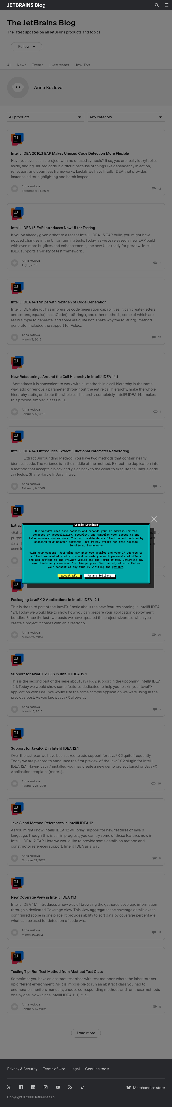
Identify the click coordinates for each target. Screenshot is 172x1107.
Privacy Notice (76, 560)
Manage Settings (99, 575)
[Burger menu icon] (166, 5)
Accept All (69, 575)
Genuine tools (97, 1069)
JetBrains (41, 1097)
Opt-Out (117, 567)
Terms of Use (110, 560)
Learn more (95, 545)
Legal (75, 1069)
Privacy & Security (22, 1069)
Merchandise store (148, 1089)
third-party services (54, 563)
